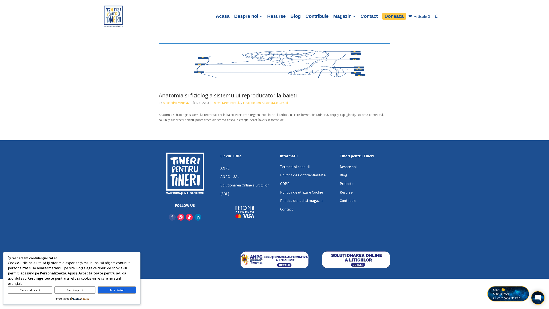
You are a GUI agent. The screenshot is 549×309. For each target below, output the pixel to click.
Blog (295, 16)
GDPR (285, 183)
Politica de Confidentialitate (303, 175)
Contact (369, 16)
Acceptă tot (117, 290)
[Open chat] (538, 298)
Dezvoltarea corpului (227, 103)
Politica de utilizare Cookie (301, 192)
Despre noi (246, 16)
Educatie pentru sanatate (260, 103)
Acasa (222, 16)
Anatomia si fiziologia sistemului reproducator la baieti (228, 95)
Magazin (342, 16)
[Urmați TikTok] (189, 217)
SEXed (283, 103)
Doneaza (394, 16)
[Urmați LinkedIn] (198, 217)
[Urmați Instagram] (180, 217)
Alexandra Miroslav (176, 103)
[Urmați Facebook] (172, 217)
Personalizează (30, 290)
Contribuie (317, 16)
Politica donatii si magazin (301, 200)
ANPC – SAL (229, 176)
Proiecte (346, 183)
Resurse (276, 16)
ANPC (225, 168)
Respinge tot (75, 290)
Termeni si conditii (295, 166)
